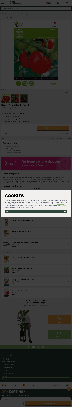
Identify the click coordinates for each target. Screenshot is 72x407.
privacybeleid (60, 204)
